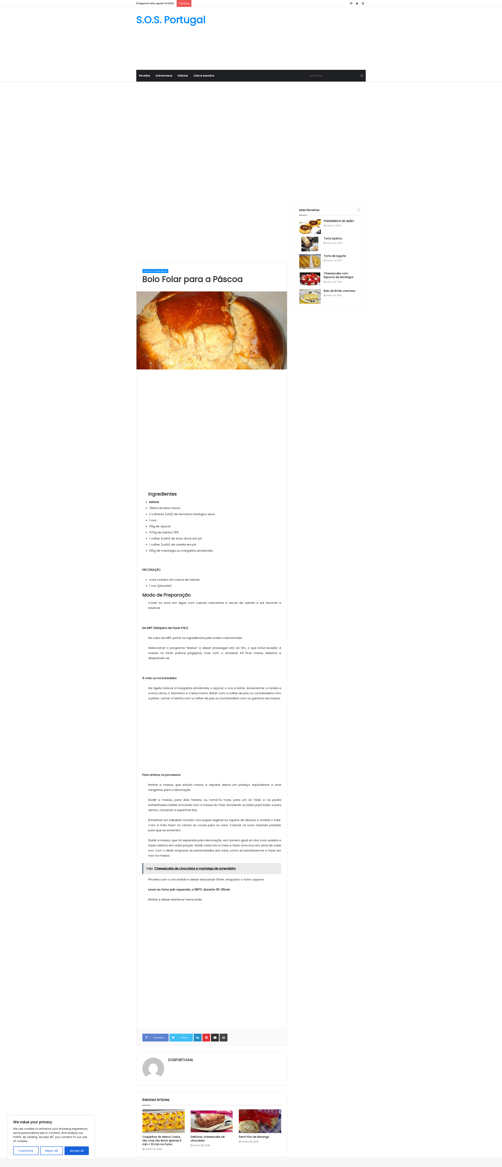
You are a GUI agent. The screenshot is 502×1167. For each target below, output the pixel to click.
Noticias (183, 75)
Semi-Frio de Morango (254, 1137)
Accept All (77, 1151)
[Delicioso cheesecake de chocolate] (212, 1121)
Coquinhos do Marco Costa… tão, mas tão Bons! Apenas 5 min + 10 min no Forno (162, 1140)
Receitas (144, 75)
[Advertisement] (290, 38)
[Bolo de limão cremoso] (310, 296)
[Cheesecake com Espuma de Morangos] (310, 279)
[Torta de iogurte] (310, 261)
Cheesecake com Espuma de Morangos (338, 275)
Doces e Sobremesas (155, 271)
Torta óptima (333, 238)
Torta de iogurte (335, 256)
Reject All (51, 1151)
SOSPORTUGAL (180, 1059)
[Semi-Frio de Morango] (260, 1121)
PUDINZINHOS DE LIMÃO (339, 221)
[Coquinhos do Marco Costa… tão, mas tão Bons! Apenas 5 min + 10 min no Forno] (163, 1121)
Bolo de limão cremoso (339, 291)
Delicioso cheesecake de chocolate (208, 1138)
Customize (25, 1151)
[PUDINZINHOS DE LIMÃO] (310, 226)
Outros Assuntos (204, 75)
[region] (51, 1137)
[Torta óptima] (310, 244)
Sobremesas (164, 75)
